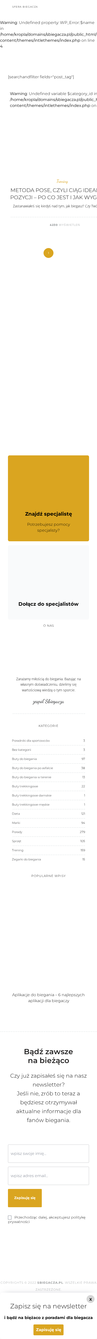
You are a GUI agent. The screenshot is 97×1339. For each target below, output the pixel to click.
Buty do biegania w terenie (31, 777)
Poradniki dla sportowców (31, 740)
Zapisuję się (48, 1329)
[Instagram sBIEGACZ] (74, 7)
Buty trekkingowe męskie (30, 804)
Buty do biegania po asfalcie (32, 768)
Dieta (16, 813)
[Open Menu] (90, 7)
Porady (17, 832)
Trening (62, 181)
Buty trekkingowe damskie (31, 795)
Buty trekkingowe (25, 786)
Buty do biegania (24, 759)
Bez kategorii (21, 750)
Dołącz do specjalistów (48, 604)
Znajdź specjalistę (48, 514)
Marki (16, 823)
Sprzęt (16, 841)
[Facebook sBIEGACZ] (66, 7)
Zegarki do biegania (26, 859)
